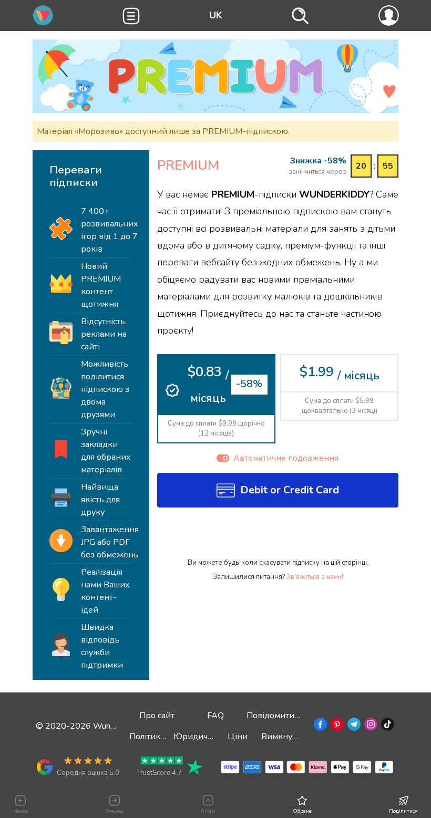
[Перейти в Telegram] (353, 726)
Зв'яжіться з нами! (314, 577)
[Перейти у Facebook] (319, 726)
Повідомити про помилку (297, 715)
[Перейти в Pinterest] (336, 726)
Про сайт (157, 715)
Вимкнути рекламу (298, 736)
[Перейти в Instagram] (369, 726)
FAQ (215, 715)
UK (215, 15)
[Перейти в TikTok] (386, 726)
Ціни (238, 736)
